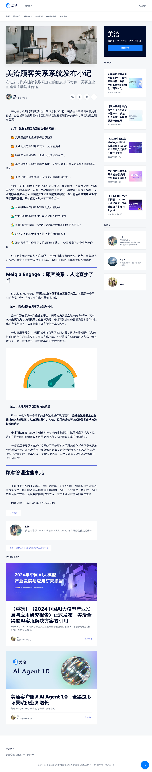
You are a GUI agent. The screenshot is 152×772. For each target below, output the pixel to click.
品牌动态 (28, 16)
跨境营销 (63, 16)
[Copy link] (94, 97)
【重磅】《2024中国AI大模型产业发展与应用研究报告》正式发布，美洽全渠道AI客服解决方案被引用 (51, 615)
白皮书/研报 (51, 16)
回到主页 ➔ (29, 6)
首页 (11, 548)
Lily (27, 526)
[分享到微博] (87, 97)
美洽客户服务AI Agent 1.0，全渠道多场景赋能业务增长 (51, 700)
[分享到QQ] (80, 97)
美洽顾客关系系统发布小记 (37, 548)
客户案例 (39, 16)
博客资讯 (17, 16)
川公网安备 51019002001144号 (84, 765)
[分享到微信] (73, 97)
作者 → (107, 225)
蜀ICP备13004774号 (105, 765)
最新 (8, 16)
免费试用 (125, 48)
